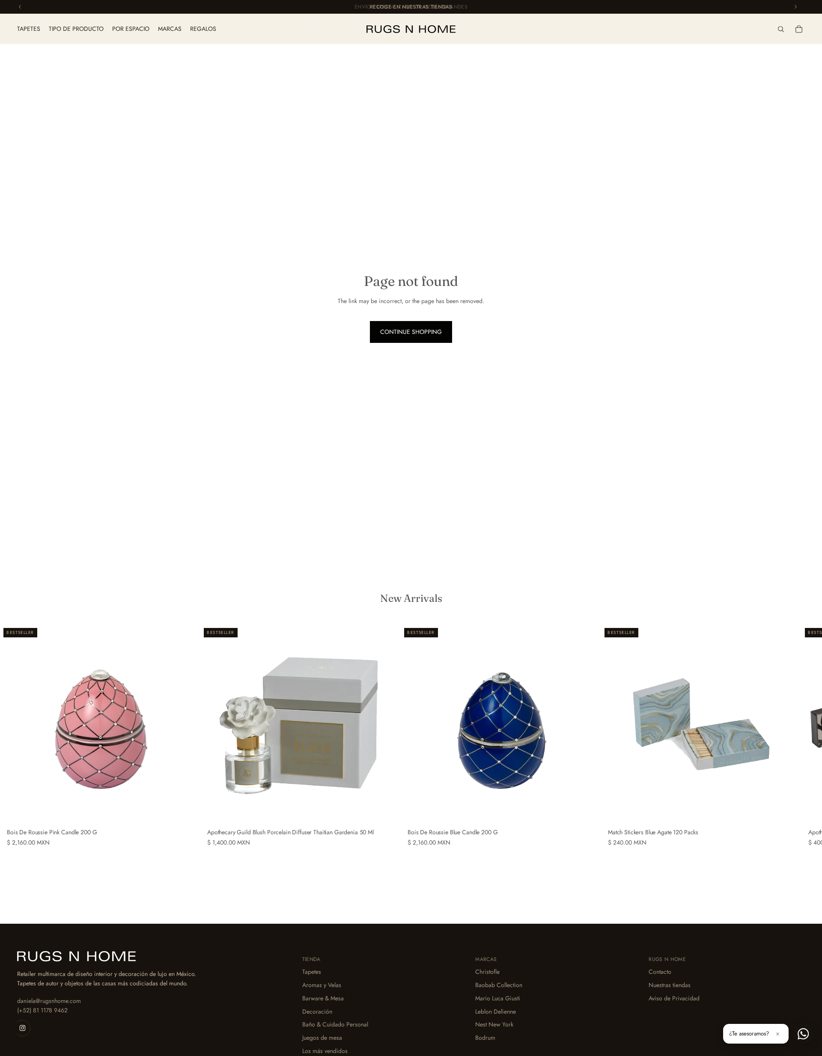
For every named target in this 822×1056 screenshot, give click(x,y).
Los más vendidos (325, 1051)
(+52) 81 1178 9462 (42, 1010)
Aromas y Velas (321, 985)
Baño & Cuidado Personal (335, 1024)
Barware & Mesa (323, 998)
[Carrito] (798, 29)
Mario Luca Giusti (497, 998)
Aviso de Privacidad (674, 998)
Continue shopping (411, 331)
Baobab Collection (498, 985)
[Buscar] (780, 29)
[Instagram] (22, 1028)
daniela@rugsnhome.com (49, 1001)
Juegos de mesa (322, 1037)
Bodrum (485, 1037)
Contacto (660, 971)
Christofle (487, 971)
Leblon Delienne (495, 1011)
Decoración (317, 1011)
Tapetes (311, 971)
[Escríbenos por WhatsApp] (803, 1033)
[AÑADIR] (187, 811)
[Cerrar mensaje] (777, 1034)
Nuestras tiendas (670, 985)
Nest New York (494, 1024)
